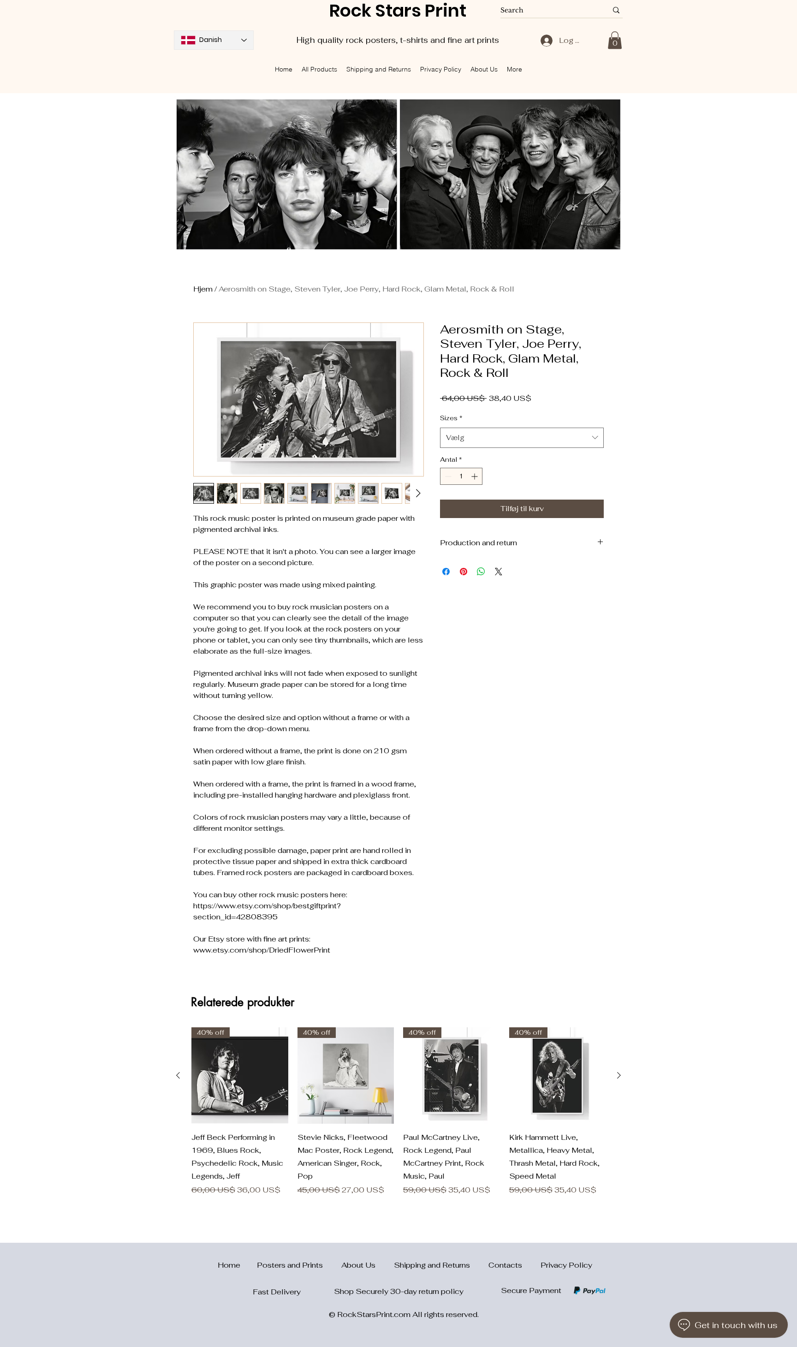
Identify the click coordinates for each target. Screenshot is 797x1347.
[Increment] (475, 476)
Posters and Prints (299, 1265)
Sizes (451, 418)
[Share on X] (498, 571)
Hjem (203, 289)
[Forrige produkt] (178, 1075)
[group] (398, 1112)
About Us (367, 1265)
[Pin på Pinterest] (463, 571)
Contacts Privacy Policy (540, 1265)
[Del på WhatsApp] (481, 571)
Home (223, 1265)
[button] (614, 40)
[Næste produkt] (619, 1075)
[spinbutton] (461, 476)
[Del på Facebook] (446, 571)
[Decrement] (447, 476)
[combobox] (522, 438)
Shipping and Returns (441, 1265)
